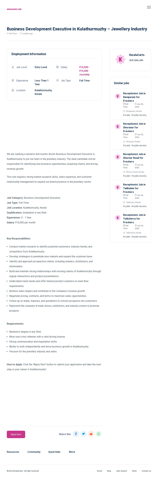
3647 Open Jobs (136, 60)
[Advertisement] (54, 130)
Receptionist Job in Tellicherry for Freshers (134, 219)
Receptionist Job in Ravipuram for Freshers (134, 97)
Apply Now (16, 434)
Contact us (146, 471)
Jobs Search (121, 471)
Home (99, 471)
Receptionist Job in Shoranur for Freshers (134, 127)
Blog (109, 471)
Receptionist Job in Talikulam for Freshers (134, 188)
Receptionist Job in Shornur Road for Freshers (134, 158)
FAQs (134, 471)
